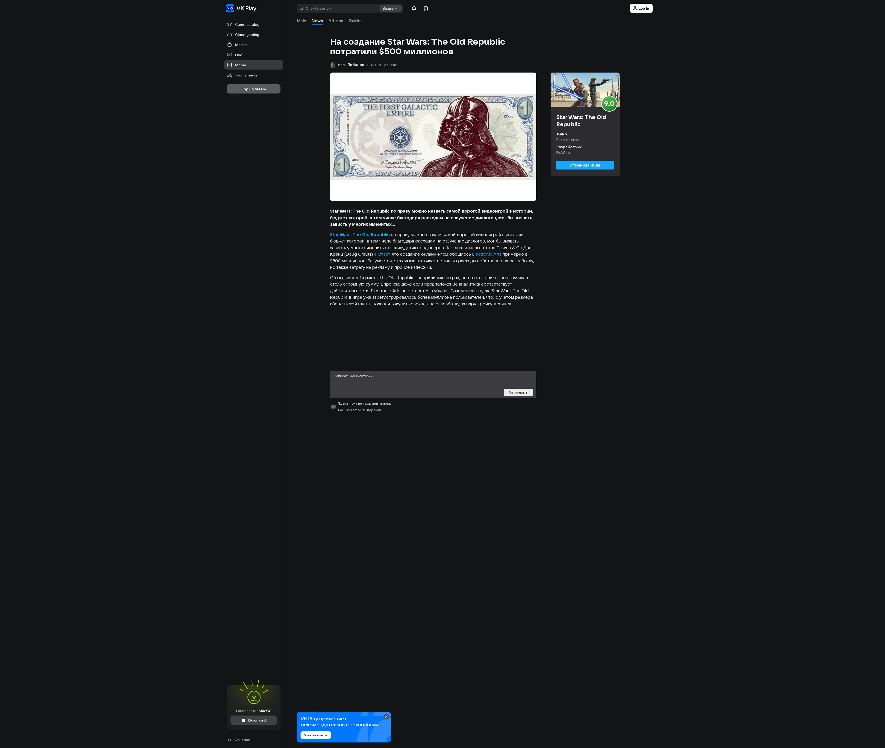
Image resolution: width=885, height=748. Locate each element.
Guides (356, 20)
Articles (335, 20)
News (317, 20)
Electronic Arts (487, 254)
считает (382, 254)
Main (301, 20)
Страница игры (585, 165)
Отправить (518, 392)
